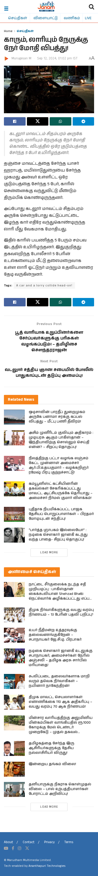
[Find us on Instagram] (19, 848)
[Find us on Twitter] (27, 848)
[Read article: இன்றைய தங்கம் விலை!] (14, 769)
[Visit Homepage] (46, 6)
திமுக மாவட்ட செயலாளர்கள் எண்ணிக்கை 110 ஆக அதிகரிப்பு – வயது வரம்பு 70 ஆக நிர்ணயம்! (60, 701)
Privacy (49, 842)
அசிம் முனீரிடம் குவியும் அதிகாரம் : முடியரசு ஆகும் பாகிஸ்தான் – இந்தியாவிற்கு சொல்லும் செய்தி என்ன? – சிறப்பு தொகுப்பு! (61, 440)
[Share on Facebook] (15, 121)
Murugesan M (21, 58)
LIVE (88, 18)
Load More (49, 552)
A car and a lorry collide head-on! (44, 285)
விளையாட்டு (45, 18)
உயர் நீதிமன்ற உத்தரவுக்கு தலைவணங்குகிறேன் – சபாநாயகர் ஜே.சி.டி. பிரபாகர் (55, 634)
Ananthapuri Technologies (46, 866)
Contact (28, 842)
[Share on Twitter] (38, 121)
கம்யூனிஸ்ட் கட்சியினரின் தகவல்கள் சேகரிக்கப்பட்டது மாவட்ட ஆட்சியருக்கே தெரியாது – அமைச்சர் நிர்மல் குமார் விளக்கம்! (61, 491)
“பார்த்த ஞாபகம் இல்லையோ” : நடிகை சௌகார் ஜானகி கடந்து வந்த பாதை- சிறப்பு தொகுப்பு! (58, 534)
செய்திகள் (17, 18)
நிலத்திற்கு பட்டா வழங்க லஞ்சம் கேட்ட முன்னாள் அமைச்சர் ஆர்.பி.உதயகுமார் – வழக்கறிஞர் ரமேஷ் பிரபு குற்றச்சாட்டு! (59, 465)
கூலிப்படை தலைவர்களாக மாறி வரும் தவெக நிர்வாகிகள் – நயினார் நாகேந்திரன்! (59, 681)
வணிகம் (72, 18)
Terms (68, 842)
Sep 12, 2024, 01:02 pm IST (57, 58)
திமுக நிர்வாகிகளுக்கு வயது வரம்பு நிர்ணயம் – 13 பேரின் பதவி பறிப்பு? (61, 612)
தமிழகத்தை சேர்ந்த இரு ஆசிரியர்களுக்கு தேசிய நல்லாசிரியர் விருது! (51, 748)
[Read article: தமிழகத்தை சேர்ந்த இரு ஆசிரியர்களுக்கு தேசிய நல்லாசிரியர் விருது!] (14, 748)
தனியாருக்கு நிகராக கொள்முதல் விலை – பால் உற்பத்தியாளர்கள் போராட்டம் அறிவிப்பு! (60, 789)
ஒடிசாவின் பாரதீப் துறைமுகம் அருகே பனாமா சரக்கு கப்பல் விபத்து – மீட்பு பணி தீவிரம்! (57, 416)
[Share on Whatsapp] (60, 121)
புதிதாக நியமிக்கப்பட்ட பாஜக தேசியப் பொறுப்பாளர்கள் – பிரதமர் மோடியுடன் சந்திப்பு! (61, 514)
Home (8, 31)
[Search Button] (91, 6)
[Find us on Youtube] (6, 848)
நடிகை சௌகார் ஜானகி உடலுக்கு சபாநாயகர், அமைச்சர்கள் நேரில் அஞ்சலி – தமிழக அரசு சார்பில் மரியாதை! (61, 658)
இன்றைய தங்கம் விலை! (52, 764)
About (8, 842)
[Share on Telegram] (83, 121)
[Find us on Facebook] (13, 848)
